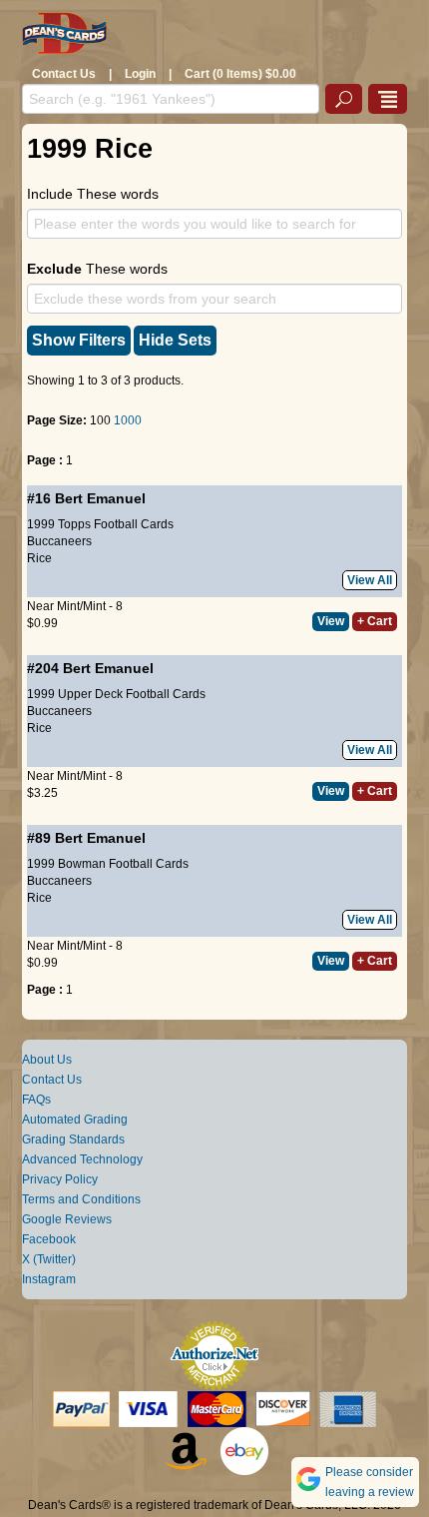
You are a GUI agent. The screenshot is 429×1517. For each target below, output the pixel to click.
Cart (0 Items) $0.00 (240, 74)
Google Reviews (67, 1219)
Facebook (49, 1239)
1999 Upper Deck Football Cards (116, 694)
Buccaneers (59, 541)
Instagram (49, 1279)
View (330, 621)
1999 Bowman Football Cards (108, 864)
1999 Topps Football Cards (100, 524)
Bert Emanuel (100, 498)
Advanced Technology (82, 1159)
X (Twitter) (49, 1259)
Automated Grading (75, 1120)
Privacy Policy (60, 1179)
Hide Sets (175, 340)
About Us (47, 1060)
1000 (128, 420)
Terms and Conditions (81, 1199)
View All (369, 580)
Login (140, 74)
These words (97, 269)
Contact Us (64, 74)
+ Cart (374, 621)
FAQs (36, 1100)
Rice (39, 558)
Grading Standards (73, 1139)
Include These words (93, 194)
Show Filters (79, 340)
